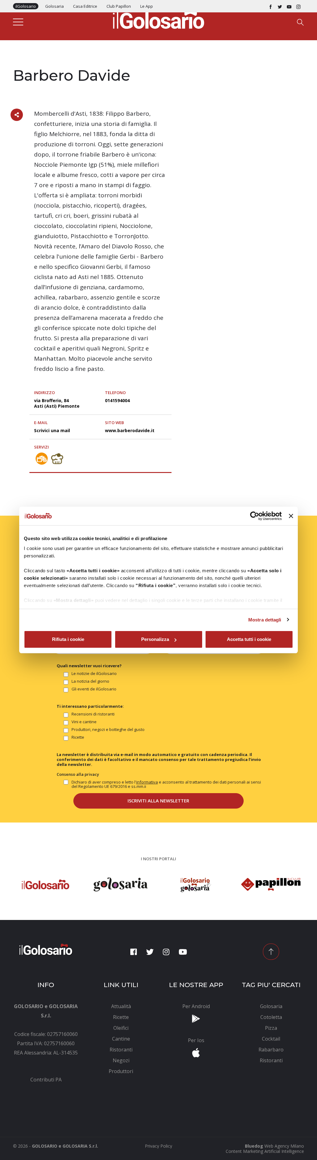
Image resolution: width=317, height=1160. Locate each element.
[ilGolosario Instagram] (298, 6)
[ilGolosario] (158, 18)
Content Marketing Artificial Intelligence (265, 1151)
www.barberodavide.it (129, 430)
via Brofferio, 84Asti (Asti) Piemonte (57, 403)
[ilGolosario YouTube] (289, 6)
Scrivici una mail (52, 430)
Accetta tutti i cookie (249, 639)
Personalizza (155, 639)
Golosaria (54, 6)
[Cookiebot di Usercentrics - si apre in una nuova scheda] (255, 516)
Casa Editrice (85, 6)
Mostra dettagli (264, 619)
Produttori (26, 62)
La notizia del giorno (90, 681)
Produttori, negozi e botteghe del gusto (108, 729)
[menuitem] (46, 1079)
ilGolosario (25, 6)
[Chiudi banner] (291, 516)
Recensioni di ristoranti (93, 714)
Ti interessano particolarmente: (90, 706)
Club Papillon (118, 6)
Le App (146, 6)
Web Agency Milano (284, 1146)
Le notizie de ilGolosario (94, 673)
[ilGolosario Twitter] (279, 6)
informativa (147, 782)
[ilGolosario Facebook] (270, 6)
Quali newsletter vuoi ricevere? (89, 665)
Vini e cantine (84, 722)
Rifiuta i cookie (68, 639)
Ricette (78, 737)
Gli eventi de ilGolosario (94, 689)
